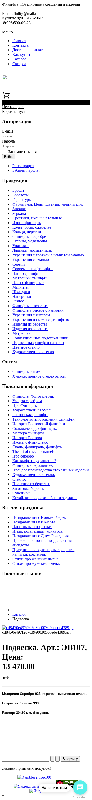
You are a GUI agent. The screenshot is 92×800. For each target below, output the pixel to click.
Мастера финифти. (28, 433)
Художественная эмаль (32, 410)
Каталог (19, 59)
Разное (18, 301)
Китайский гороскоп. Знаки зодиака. (44, 497)
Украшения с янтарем (31, 315)
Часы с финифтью (28, 282)
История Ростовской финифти (38, 424)
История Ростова (27, 438)
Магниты (20, 287)
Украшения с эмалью (30, 259)
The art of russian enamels (33, 451)
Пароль (8, 141)
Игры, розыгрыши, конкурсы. (38, 531)
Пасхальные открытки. (32, 526)
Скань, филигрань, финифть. (37, 447)
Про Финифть (24, 405)
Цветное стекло (26, 347)
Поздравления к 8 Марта (33, 522)
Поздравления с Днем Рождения (40, 536)
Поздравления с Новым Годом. (39, 517)
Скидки (19, 64)
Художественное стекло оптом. (39, 376)
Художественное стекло (33, 352)
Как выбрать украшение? (34, 461)
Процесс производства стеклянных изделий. (51, 470)
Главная (19, 40)
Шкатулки (21, 292)
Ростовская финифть (30, 414)
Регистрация (23, 166)
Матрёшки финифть (29, 278)
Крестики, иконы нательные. (37, 218)
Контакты (20, 45)
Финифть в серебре (29, 236)
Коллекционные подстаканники (40, 338)
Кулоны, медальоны (29, 241)
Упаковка (20, 246)
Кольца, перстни (26, 232)
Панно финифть (26, 273)
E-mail (7, 131)
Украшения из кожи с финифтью (40, 319)
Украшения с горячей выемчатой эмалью (48, 255)
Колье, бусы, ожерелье (31, 227)
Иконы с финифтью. (30, 442)
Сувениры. (21, 493)
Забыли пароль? (26, 170)
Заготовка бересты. (29, 488)
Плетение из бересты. (31, 484)
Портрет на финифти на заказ (38, 342)
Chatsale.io (80, 797)
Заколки (19, 209)
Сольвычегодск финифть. (34, 428)
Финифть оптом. (26, 371)
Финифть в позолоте (30, 305)
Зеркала (19, 213)
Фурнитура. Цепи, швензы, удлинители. (47, 204)
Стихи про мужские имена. (36, 563)
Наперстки (21, 296)
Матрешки (21, 333)
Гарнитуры (22, 199)
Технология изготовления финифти (43, 419)
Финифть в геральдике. (32, 465)
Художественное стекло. (33, 474)
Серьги (18, 264)
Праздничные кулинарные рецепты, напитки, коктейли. (43, 552)
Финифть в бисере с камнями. (38, 310)
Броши (18, 190)
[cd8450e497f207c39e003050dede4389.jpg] (38, 627)
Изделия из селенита (30, 329)
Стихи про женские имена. (36, 559)
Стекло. (19, 479)
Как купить (22, 54)
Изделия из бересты (29, 324)
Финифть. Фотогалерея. (33, 396)
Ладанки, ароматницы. (32, 250)
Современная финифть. (32, 269)
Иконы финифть (26, 222)
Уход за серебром (27, 401)
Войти (8, 157)
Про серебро (23, 456)
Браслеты (20, 195)
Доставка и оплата (28, 50)
